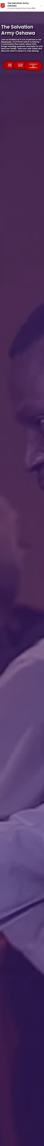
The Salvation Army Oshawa (18, 4)
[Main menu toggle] (41, 5)
